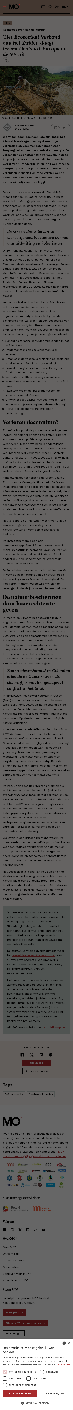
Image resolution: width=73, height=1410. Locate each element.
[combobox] (64, 1343)
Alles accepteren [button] (20, 1393)
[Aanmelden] (57, 7)
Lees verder (63, 1364)
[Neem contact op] (43, 7)
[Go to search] (50, 7)
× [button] (69, 1343)
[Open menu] (4, 6)
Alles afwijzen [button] (55, 1393)
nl (64, 6)
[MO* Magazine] (14, 6)
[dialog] (36, 1374)
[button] (36, 1403)
